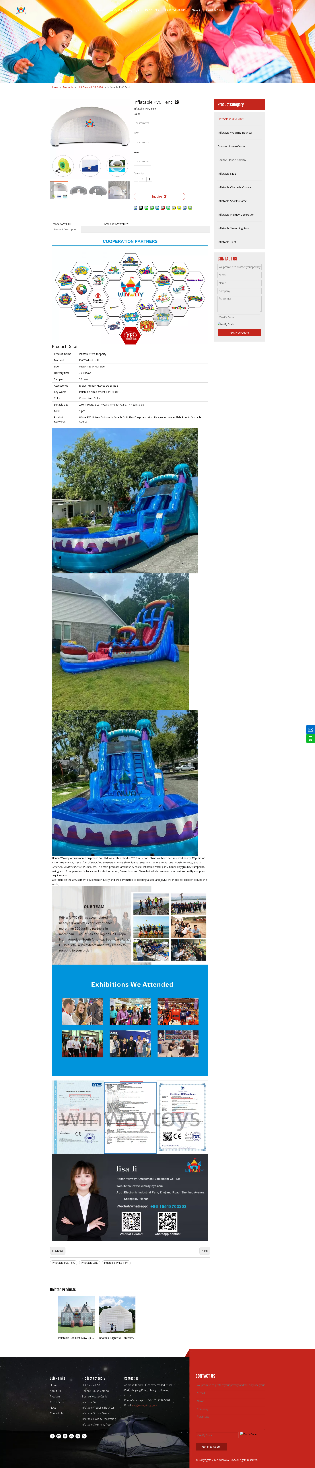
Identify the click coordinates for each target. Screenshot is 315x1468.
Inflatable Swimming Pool (96, 1424)
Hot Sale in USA (91, 1385)
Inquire (157, 196)
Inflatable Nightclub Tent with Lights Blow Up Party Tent (117, 1337)
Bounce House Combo (95, 1391)
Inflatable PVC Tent (63, 1262)
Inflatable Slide (90, 1402)
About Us (55, 1391)
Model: (57, 224)
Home (100, 10)
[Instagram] (77, 1436)
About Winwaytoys (125, 10)
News (196, 10)
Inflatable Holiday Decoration (99, 1419)
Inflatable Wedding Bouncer (98, 1407)
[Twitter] (65, 1436)
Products (152, 10)
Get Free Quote (239, 332)
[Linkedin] (58, 1436)
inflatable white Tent (116, 1262)
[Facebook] (52, 1436)
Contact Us (214, 10)
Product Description (65, 229)
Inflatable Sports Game (95, 1413)
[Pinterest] (84, 1436)
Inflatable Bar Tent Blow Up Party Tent (76, 1337)
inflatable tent (89, 1262)
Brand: (108, 224)
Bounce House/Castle (94, 1396)
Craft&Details (175, 10)
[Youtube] (71, 1436)
